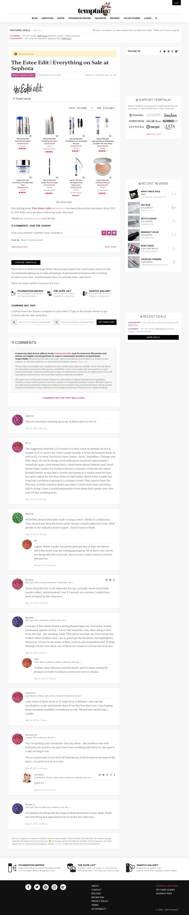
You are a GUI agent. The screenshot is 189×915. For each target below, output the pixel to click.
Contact (96, 889)
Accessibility (98, 909)
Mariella (29, 617)
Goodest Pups (164, 893)
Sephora (60, 208)
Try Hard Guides (165, 889)
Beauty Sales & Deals (23, 75)
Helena (29, 579)
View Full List (153, 134)
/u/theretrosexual (33, 218)
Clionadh (15, 36)
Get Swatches (106, 322)
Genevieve (31, 734)
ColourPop (16, 38)
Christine (89, 75)
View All (37, 30)
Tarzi (36, 659)
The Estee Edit (41, 208)
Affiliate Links (54, 75)
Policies (96, 893)
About (95, 886)
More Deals (153, 337)
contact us (82, 361)
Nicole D (30, 804)
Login (176, 2)
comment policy (63, 353)
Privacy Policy (99, 901)
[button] (34, 18)
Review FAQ (97, 897)
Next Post (110, 247)
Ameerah (30, 693)
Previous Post (19, 247)
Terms (94, 905)
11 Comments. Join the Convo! (31, 225)
